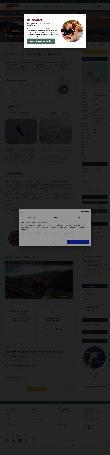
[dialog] (55, 31)
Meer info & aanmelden (40, 41)
